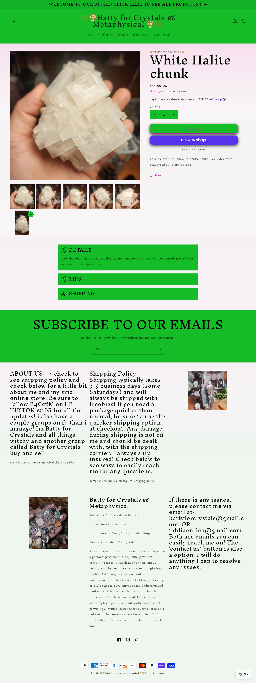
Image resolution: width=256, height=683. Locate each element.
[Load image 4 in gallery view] (101, 196)
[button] (14, 20)
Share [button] (158, 175)
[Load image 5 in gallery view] (127, 196)
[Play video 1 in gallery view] (22, 223)
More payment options (193, 149)
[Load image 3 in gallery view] (75, 196)
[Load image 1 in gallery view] (22, 196)
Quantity (155, 107)
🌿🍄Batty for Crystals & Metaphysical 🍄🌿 (122, 673)
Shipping (155, 92)
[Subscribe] (159, 349)
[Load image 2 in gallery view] (48, 196)
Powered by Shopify (155, 673)
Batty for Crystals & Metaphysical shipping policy (42, 463)
